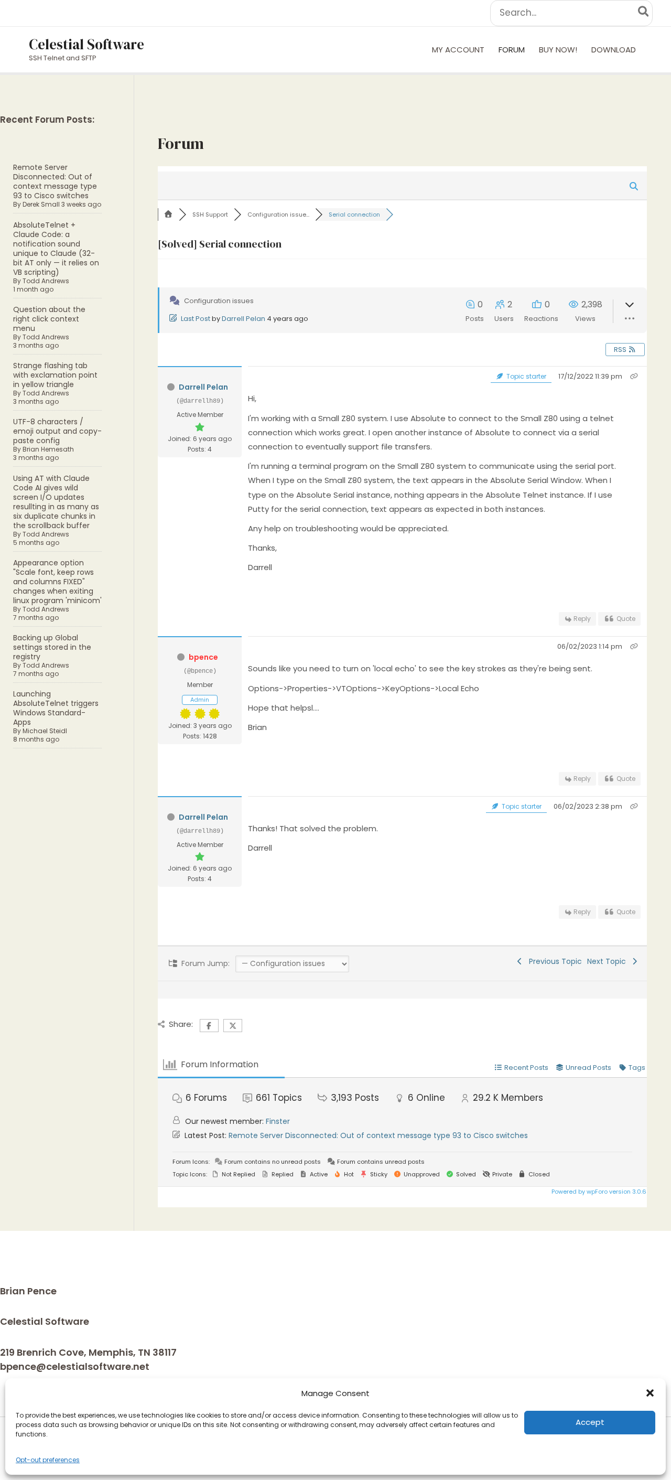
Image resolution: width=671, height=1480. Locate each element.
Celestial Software (86, 44)
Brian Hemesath (48, 449)
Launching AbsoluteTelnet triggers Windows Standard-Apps (56, 708)
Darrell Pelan (243, 319)
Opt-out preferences (48, 1459)
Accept (590, 1422)
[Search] (644, 13)
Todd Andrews (46, 280)
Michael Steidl (45, 730)
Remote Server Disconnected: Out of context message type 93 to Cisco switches (55, 181)
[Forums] (168, 214)
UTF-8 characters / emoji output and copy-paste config (57, 431)
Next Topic (608, 961)
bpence (203, 657)
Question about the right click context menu (49, 319)
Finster (278, 1121)
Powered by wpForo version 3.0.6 (598, 1191)
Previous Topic (553, 961)
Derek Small (41, 204)
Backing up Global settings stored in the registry (52, 647)
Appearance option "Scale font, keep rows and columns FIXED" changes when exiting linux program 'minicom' (57, 581)
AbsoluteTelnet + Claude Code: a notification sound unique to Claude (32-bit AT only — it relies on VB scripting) (56, 248)
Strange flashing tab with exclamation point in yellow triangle (55, 375)
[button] (650, 1393)
